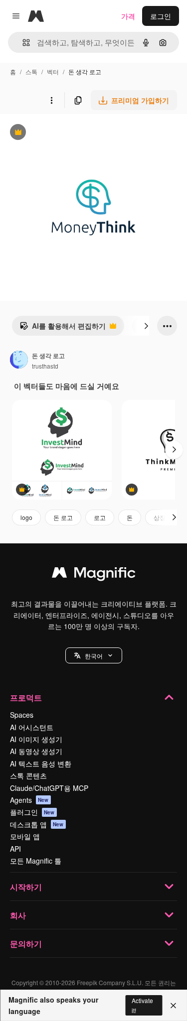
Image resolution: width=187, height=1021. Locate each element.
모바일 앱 (25, 836)
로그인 (160, 16)
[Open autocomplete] (22, 42)
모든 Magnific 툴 (35, 861)
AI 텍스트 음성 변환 (40, 763)
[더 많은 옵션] (51, 100)
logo (26, 517)
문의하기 (26, 943)
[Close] (173, 1006)
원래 (57, 133)
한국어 (94, 655)
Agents (29, 800)
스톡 (31, 71)
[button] (93, 655)
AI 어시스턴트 (31, 727)
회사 (18, 915)
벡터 (53, 71)
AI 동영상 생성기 (36, 751)
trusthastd (45, 366)
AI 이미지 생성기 (36, 739)
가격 (128, 16)
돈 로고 (63, 517)
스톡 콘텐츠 (28, 775)
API (15, 849)
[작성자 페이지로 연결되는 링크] (19, 361)
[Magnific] (94, 574)
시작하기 (26, 887)
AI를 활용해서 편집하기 (62, 328)
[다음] (146, 326)
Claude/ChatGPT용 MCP (49, 788)
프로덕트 (26, 697)
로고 (100, 517)
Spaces (21, 715)
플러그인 (32, 812)
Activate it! (142, 1005)
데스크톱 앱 (37, 824)
